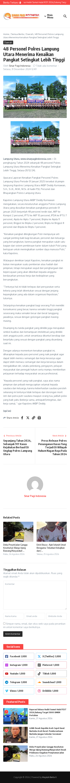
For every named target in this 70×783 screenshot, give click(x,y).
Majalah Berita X (49, 777)
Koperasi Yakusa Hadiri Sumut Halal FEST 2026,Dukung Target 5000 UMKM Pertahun (47, 712)
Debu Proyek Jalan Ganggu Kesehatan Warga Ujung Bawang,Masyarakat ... (15, 547)
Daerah (29, 34)
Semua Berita (17, 34)
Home (6, 34)
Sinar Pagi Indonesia (19, 65)
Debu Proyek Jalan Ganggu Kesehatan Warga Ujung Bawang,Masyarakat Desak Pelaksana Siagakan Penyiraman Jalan (47, 750)
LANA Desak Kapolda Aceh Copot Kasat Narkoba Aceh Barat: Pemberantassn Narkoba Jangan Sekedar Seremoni (47, 731)
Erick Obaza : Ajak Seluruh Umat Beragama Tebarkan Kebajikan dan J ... (51, 547)
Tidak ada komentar (46, 65)
